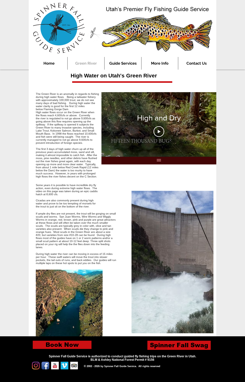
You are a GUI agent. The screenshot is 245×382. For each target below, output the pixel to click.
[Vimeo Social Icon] (64, 365)
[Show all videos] (159, 160)
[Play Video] (159, 131)
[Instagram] (36, 365)
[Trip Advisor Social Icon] (74, 365)
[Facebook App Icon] (45, 365)
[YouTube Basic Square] (55, 365)
